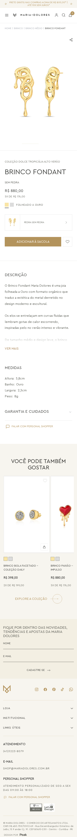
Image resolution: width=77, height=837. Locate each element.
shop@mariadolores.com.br (26, 768)
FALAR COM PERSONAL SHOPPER (32, 426)
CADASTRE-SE (36, 670)
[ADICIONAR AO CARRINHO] (44, 547)
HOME (8, 28)
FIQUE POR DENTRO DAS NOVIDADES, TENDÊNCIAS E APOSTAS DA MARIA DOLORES (35, 631)
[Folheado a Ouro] (6, 559)
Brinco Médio (33, 28)
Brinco (18, 28)
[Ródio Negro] (12, 205)
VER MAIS (12, 348)
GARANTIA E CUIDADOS (27, 412)
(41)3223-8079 (13, 751)
